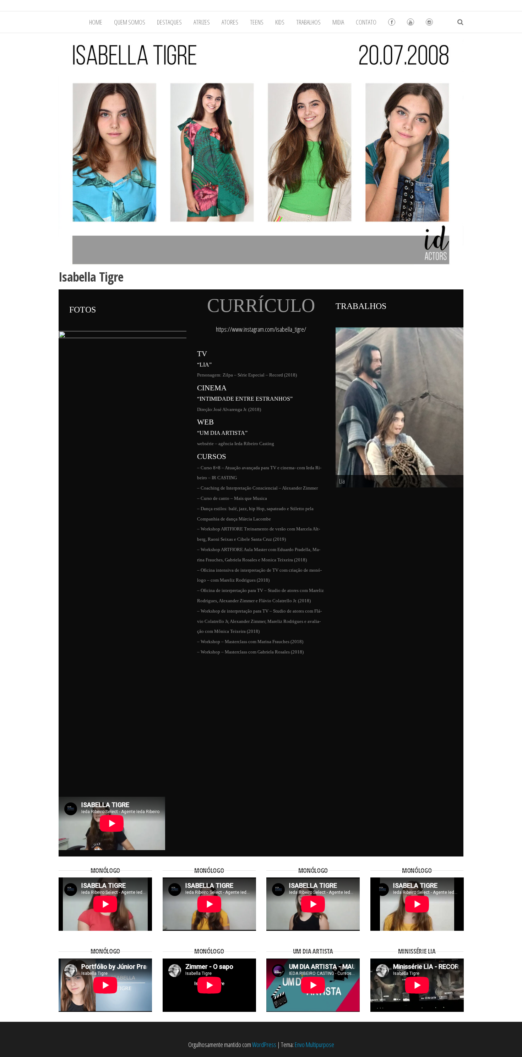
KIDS (279, 22)
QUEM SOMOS (129, 22)
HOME (95, 22)
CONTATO (366, 22)
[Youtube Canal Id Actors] (410, 22)
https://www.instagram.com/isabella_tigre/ (261, 329)
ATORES (230, 22)
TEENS (256, 22)
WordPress (264, 848)
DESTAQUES (169, 22)
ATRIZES (202, 22)
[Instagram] (429, 22)
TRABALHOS (308, 22)
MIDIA (338, 22)
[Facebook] (392, 22)
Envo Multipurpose (314, 848)
